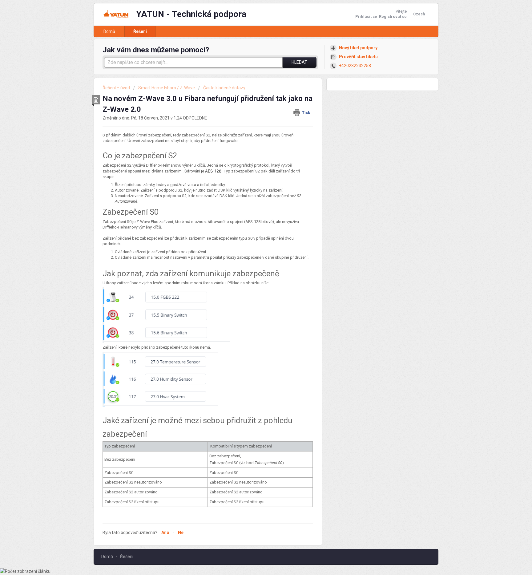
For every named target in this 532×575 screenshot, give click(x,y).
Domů (109, 31)
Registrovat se (393, 16)
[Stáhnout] (255, 211)
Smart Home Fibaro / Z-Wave (166, 87)
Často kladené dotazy (224, 87)
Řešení (140, 31)
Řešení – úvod (117, 87)
